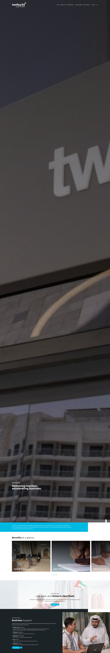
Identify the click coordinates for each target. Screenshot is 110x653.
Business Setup (79, 4)
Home (58, 4)
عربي (97, 4)
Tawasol (93, 4)
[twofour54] (19, 4)
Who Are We (62, 4)
